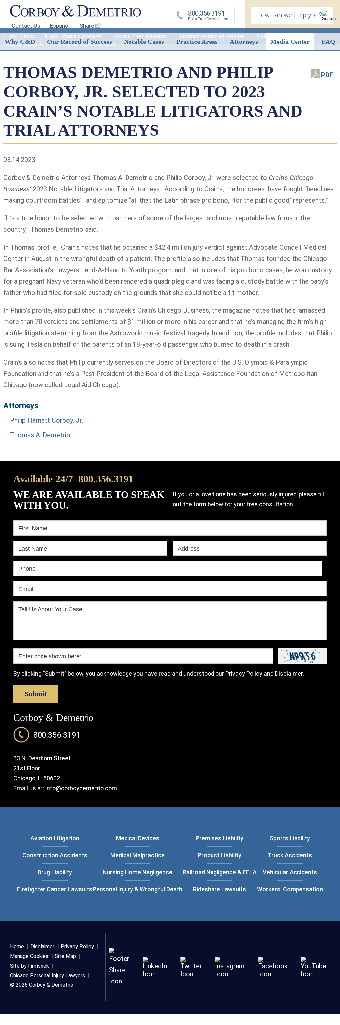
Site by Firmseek (29, 966)
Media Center (290, 41)
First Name (32, 528)
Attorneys (244, 41)
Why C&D (20, 41)
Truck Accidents (290, 855)
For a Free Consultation (208, 15)
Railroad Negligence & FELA (220, 872)
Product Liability (219, 855)
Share (87, 25)
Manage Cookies (29, 956)
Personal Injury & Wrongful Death (137, 889)
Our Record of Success (79, 41)
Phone (27, 568)
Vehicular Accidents (290, 872)
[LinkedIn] (155, 974)
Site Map (65, 956)
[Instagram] (230, 974)
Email (25, 589)
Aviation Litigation (54, 838)
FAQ (328, 41)
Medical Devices (137, 838)
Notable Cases (144, 41)
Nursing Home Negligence (137, 872)
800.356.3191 (105, 478)
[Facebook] (273, 974)
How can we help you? (289, 15)
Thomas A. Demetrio (40, 435)
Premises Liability (219, 838)
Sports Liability (290, 838)
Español (60, 25)
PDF (327, 75)
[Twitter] (191, 974)
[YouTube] (313, 974)
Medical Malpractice (137, 855)
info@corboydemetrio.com (81, 788)
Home (17, 946)
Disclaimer (289, 673)
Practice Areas (197, 41)
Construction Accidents (54, 855)
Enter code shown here (50, 656)
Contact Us (26, 25)
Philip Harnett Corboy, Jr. (46, 420)
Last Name (32, 548)
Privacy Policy (243, 673)
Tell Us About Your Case (50, 609)
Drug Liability (55, 872)
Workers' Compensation (290, 889)
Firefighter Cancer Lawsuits (54, 889)
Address (189, 548)
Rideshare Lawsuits (219, 889)
